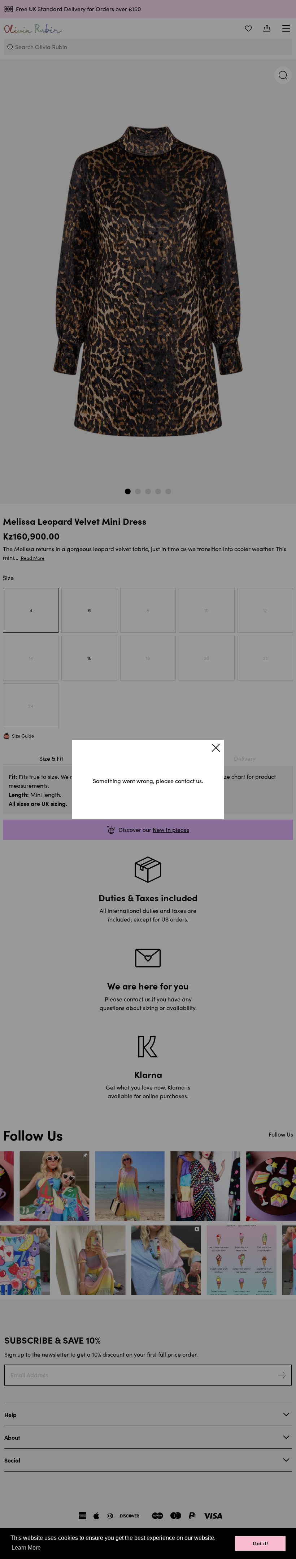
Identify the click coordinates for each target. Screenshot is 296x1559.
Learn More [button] (26, 1548)
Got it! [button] (260, 1543)
